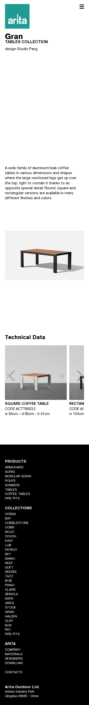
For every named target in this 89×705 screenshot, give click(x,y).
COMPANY (13, 650)
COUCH (10, 536)
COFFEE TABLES (17, 494)
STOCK (10, 607)
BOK (8, 625)
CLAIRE (10, 590)
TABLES (11, 490)
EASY (9, 541)
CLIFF (9, 621)
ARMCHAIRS (14, 467)
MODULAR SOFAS (18, 476)
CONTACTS (13, 672)
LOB (8, 545)
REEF (9, 563)
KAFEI (9, 599)
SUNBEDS (12, 485)
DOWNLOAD (14, 663)
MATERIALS (13, 654)
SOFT (9, 568)
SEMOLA (11, 594)
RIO (7, 630)
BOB (8, 581)
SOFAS (10, 472)
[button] (71, 376)
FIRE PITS (12, 498)
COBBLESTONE (17, 523)
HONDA (10, 514)
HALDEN (11, 616)
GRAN (9, 612)
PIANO (9, 585)
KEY (8, 554)
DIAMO (10, 559)
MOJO (9, 532)
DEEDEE (11, 572)
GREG (9, 603)
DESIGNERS (13, 659)
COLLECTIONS (18, 508)
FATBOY (11, 550)
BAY (8, 518)
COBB (9, 527)
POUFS (10, 481)
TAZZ (9, 576)
